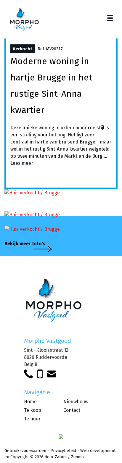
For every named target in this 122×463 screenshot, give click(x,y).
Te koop (32, 410)
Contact (71, 410)
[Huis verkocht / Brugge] (32, 192)
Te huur (32, 419)
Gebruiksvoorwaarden (25, 450)
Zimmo (77, 456)
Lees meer (21, 163)
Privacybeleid (63, 450)
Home (30, 401)
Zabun (61, 456)
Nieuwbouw (75, 401)
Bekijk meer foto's (24, 243)
